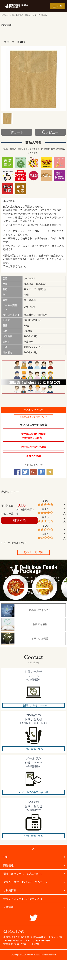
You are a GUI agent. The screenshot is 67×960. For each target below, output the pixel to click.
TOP (5, 857)
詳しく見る (34, 592)
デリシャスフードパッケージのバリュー (26, 882)
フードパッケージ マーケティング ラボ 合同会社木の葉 (16, 6)
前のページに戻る (33, 552)
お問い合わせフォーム (35, 705)
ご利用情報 (9, 890)
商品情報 (8, 865)
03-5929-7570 (34, 748)
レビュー (51, 132)
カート (18, 132)
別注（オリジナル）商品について (22, 873)
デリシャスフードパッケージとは (22, 898)
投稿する (19, 520)
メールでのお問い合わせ (34, 792)
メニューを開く (57, 6)
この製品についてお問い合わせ (33, 417)
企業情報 (8, 907)
